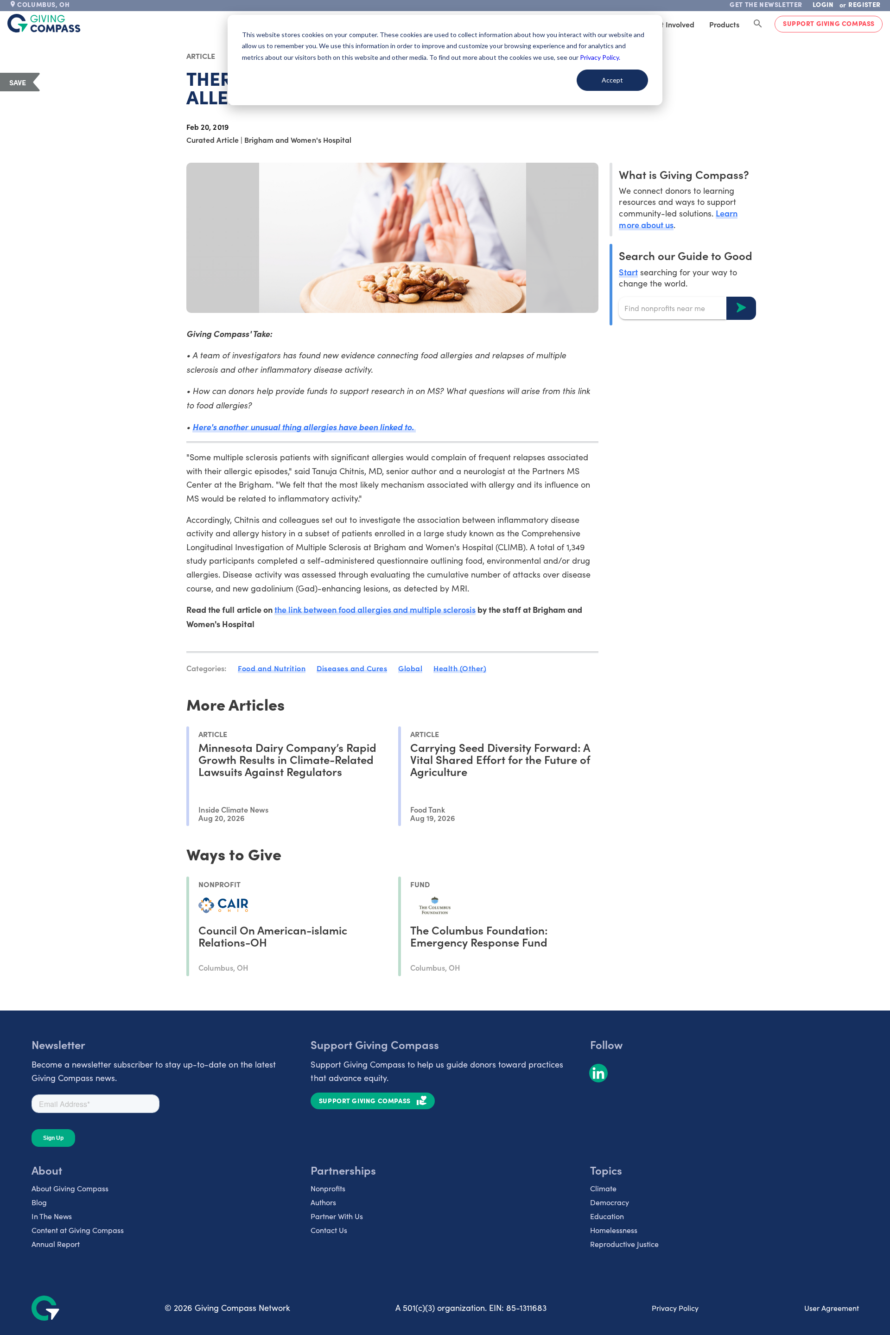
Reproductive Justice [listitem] (624, 1244)
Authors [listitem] (323, 1202)
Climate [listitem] (603, 1188)
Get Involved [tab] (672, 24)
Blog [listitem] (39, 1202)
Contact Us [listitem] (329, 1230)
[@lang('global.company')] (44, 23)
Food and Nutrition (271, 668)
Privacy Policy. (600, 57)
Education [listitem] (607, 1216)
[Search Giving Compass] (758, 24)
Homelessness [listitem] (613, 1230)
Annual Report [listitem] (56, 1244)
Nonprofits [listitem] (328, 1188)
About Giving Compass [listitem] (70, 1188)
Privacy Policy (675, 1308)
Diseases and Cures (352, 668)
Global (410, 668)
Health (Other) (459, 668)
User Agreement (831, 1308)
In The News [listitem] (52, 1216)
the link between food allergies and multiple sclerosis (375, 609)
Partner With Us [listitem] (337, 1216)
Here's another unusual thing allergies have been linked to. (304, 426)
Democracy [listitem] (609, 1202)
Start (628, 271)
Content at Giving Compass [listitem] (78, 1230)
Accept (612, 80)
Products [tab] (724, 24)
